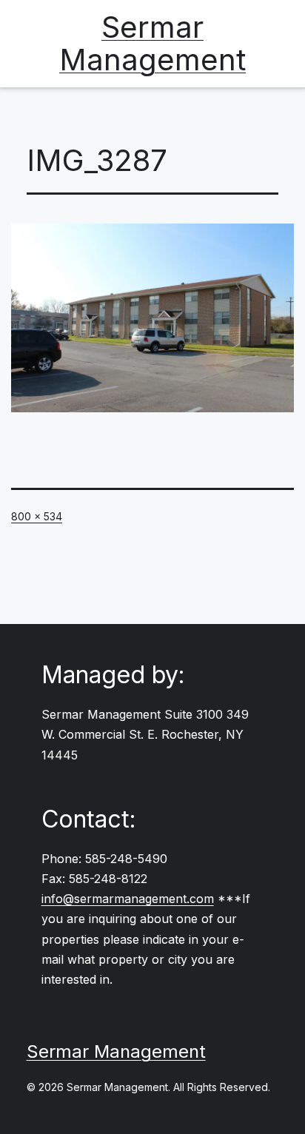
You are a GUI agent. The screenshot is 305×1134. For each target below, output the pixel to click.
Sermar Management (152, 43)
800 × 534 (36, 516)
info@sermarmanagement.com (127, 898)
